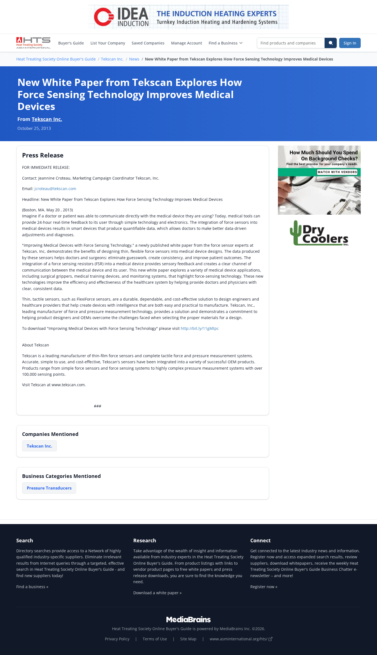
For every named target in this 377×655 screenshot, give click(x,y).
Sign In (350, 43)
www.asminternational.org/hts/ (239, 638)
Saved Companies (148, 43)
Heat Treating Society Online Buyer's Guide (56, 59)
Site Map (188, 638)
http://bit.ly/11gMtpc (200, 328)
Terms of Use (155, 638)
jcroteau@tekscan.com (55, 188)
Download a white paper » (157, 592)
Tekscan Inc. (112, 59)
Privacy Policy (117, 638)
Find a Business (223, 43)
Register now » (263, 586)
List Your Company (108, 43)
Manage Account (186, 43)
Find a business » (32, 586)
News (134, 59)
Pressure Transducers (49, 488)
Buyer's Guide (71, 43)
